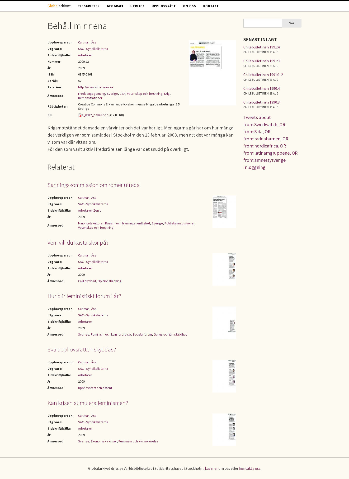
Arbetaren (85, 55)
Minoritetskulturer (91, 223)
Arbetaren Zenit (89, 210)
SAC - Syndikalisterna (93, 49)
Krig (167, 93)
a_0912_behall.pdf (95, 115)
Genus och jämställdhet (170, 334)
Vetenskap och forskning (144, 93)
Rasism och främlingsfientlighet (127, 223)
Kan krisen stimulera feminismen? (87, 403)
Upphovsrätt (164, 6)
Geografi (115, 6)
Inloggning (254, 167)
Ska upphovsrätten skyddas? (81, 349)
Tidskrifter (89, 6)
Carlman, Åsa (87, 42)
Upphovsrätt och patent (95, 388)
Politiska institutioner (179, 223)
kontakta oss (249, 468)
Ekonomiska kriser (104, 441)
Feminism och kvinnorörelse (111, 334)
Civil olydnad (87, 281)
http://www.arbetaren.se (95, 87)
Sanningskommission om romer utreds (93, 185)
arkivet (59, 6)
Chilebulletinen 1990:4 (261, 88)
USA (122, 93)
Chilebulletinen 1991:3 (261, 60)
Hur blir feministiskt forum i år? (84, 296)
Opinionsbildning (109, 281)
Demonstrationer (90, 98)
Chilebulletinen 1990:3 (261, 102)
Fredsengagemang (91, 93)
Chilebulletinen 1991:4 (261, 47)
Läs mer (211, 468)
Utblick (137, 6)
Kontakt (211, 6)
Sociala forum (142, 334)
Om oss (189, 6)
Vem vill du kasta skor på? (77, 242)
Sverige (112, 93)
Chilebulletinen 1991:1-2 (263, 74)
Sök (292, 23)
